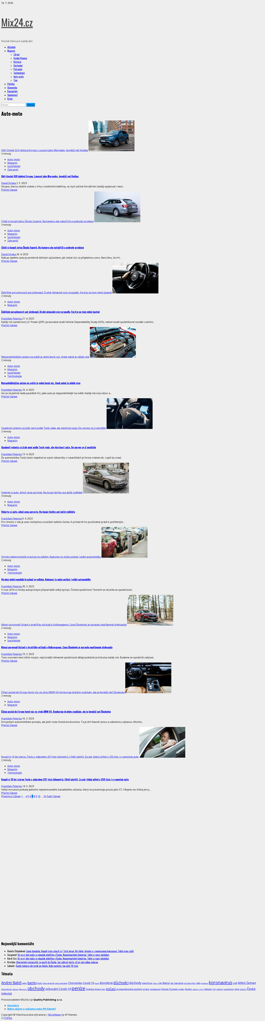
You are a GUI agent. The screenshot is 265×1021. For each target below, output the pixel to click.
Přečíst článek (9, 190)
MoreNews (54, 1014)
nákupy (15, 989)
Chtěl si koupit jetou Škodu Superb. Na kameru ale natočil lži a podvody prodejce (47, 221)
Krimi (10, 99)
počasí (111, 989)
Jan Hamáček (176, 983)
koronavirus (220, 982)
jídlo (198, 983)
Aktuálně (11, 47)
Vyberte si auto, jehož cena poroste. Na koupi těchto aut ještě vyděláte (41, 492)
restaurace (155, 989)
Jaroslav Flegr (190, 983)
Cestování (18, 65)
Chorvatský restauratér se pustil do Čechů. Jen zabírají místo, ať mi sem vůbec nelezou (57, 962)
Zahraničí (12, 169)
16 (44, 796)
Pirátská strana (93, 989)
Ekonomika (12, 87)
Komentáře (12, 91)
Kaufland (204, 983)
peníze (78, 988)
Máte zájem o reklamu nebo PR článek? (31, 1009)
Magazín (11, 51)
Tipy (15, 80)
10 (39, 796)
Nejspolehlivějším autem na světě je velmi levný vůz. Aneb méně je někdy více (45, 356)
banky (32, 982)
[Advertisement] (24, 821)
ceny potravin (61, 983)
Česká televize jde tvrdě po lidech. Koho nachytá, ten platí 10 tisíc (47, 966)
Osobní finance (20, 58)
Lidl (235, 983)
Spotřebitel (13, 166)
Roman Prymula (169, 989)
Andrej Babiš (11, 982)
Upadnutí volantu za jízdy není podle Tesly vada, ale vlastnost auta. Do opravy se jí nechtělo (53, 428)
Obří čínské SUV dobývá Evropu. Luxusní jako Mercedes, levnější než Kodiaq (44, 150)
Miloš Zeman (247, 983)
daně (97, 983)
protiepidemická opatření (129, 989)
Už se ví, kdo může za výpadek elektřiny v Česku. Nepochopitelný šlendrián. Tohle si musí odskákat (63, 955)
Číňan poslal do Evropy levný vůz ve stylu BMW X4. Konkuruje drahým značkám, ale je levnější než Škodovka (63, 692)
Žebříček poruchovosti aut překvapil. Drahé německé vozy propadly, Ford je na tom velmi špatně (56, 292)
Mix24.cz (17, 22)
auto (24, 983)
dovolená (106, 983)
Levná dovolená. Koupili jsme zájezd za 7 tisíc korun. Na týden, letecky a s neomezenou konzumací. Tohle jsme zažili (80, 951)
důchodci (121, 982)
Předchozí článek (11, 796)
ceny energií (48, 983)
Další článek (53, 796)
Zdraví (16, 54)
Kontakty (13, 1005)
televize (208, 989)
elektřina (147, 983)
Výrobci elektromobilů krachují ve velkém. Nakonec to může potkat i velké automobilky (51, 556)
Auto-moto (18, 76)
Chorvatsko (75, 983)
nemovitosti (6, 989)
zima (236, 989)
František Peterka (11, 318)
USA (214, 989)
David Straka (8, 183)
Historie (17, 62)
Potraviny (17, 69)
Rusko (188, 989)
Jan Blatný (164, 983)
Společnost (12, 95)
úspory (243, 989)
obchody (36, 988)
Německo (23, 989)
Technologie (19, 73)
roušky (181, 989)
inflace (155, 983)
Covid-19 (88, 983)
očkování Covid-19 (58, 989)
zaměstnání (228, 989)
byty (40, 983)
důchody (135, 983)
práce (146, 989)
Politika (11, 84)
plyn (103, 989)
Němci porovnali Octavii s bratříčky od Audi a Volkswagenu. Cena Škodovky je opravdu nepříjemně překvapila (64, 624)
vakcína (219, 989)
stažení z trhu (198, 989)
